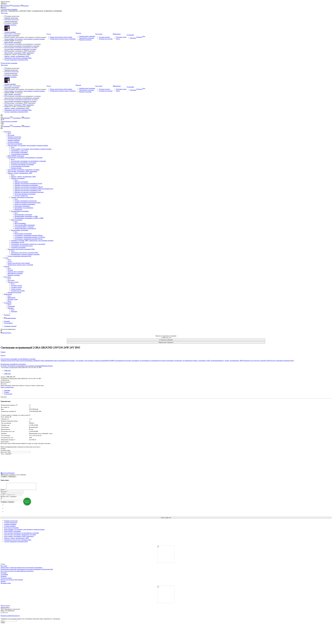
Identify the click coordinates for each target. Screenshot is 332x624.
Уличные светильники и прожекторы (26, 201)
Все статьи (4, 566)
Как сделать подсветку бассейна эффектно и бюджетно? (17, 571)
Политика (4, 576)
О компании (11, 306)
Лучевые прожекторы (20, 360)
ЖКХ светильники (20, 223)
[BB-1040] (7, 370)
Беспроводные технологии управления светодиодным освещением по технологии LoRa (27, 569)
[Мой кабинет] (2, 115)
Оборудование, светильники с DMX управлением (203, 360)
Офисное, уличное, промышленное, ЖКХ (23, 176)
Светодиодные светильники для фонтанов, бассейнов (173, 360)
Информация (11, 297)
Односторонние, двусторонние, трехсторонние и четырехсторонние (31, 149)
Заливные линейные (33, 360)
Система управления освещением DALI (282, 360)
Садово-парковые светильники (33, 366)
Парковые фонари (47, 366)
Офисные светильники (21, 182)
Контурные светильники (58, 360)
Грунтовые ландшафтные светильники (12, 366)
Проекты (10, 270)
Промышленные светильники (23, 214)
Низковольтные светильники (23, 233)
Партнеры (14, 311)
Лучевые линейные (45, 360)
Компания (4, 573)
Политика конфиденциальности (10, 615)
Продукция (11, 135)
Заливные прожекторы (7, 360)
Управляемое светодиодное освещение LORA (24, 252)
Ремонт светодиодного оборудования (12, 579)
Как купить (11, 280)
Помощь (3, 581)
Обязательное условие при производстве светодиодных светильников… (22, 567)
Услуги (10, 261)
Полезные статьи (6, 583)
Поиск (2, 622)
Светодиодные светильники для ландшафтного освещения (28, 161)
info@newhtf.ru (6, 333)
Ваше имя (4, 452)
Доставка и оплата (16, 285)
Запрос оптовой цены (7, 387)
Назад (9, 133)
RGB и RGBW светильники (114, 360)
